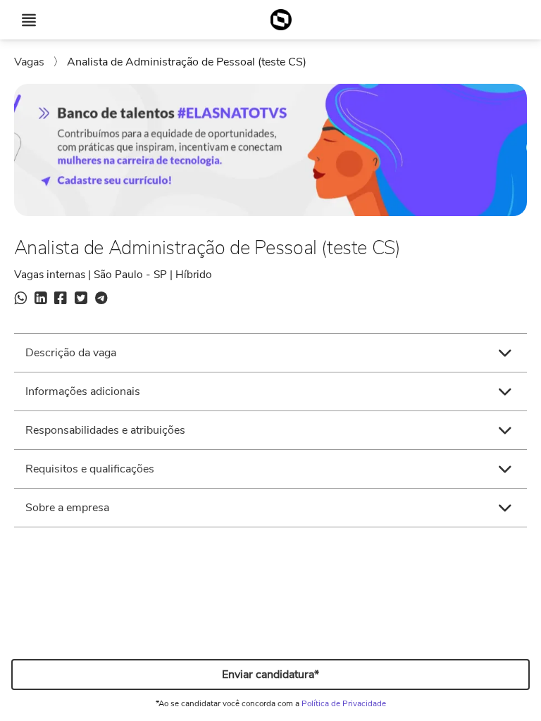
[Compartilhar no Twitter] (80, 300)
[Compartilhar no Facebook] (60, 300)
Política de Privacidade (343, 703)
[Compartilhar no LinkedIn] (40, 300)
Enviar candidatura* (270, 674)
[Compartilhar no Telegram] (101, 300)
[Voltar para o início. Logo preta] (280, 19)
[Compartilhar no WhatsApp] (20, 300)
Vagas (30, 62)
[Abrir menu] (28, 20)
